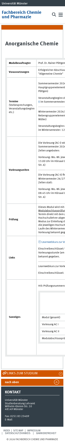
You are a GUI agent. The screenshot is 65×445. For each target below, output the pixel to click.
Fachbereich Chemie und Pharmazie (21, 14)
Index (6, 430)
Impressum (33, 430)
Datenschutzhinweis (17, 433)
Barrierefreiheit (46, 433)
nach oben (12, 382)
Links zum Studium (22, 373)
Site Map (18, 430)
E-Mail (8, 419)
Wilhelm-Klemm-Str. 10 (18, 406)
